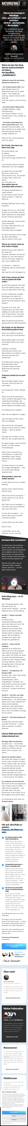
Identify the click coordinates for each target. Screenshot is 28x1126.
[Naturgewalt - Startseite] (11, 4)
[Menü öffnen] (24, 4)
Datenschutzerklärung (7, 1123)
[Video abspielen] (14, 583)
